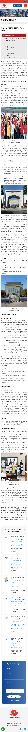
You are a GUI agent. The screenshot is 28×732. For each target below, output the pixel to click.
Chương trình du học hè (9, 57)
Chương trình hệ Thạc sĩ (9, 46)
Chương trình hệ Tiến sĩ (9, 52)
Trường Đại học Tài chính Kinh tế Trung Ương (17, 639)
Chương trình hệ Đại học (9, 40)
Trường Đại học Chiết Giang (18, 597)
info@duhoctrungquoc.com (14, 725)
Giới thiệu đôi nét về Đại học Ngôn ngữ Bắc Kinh (15, 38)
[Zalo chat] (20, 729)
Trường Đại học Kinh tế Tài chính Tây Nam (17, 537)
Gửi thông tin (14, 697)
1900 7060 (18, 5)
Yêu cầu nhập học (11, 42)
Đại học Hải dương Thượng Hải (17, 578)
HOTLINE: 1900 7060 (14, 700)
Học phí (9, 44)
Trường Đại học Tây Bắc (17, 557)
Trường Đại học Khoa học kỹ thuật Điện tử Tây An (18, 617)
